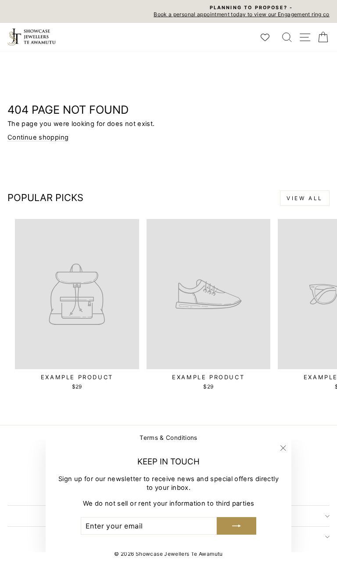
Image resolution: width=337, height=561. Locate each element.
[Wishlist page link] (269, 37)
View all (305, 198)
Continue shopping (37, 137)
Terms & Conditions (168, 437)
